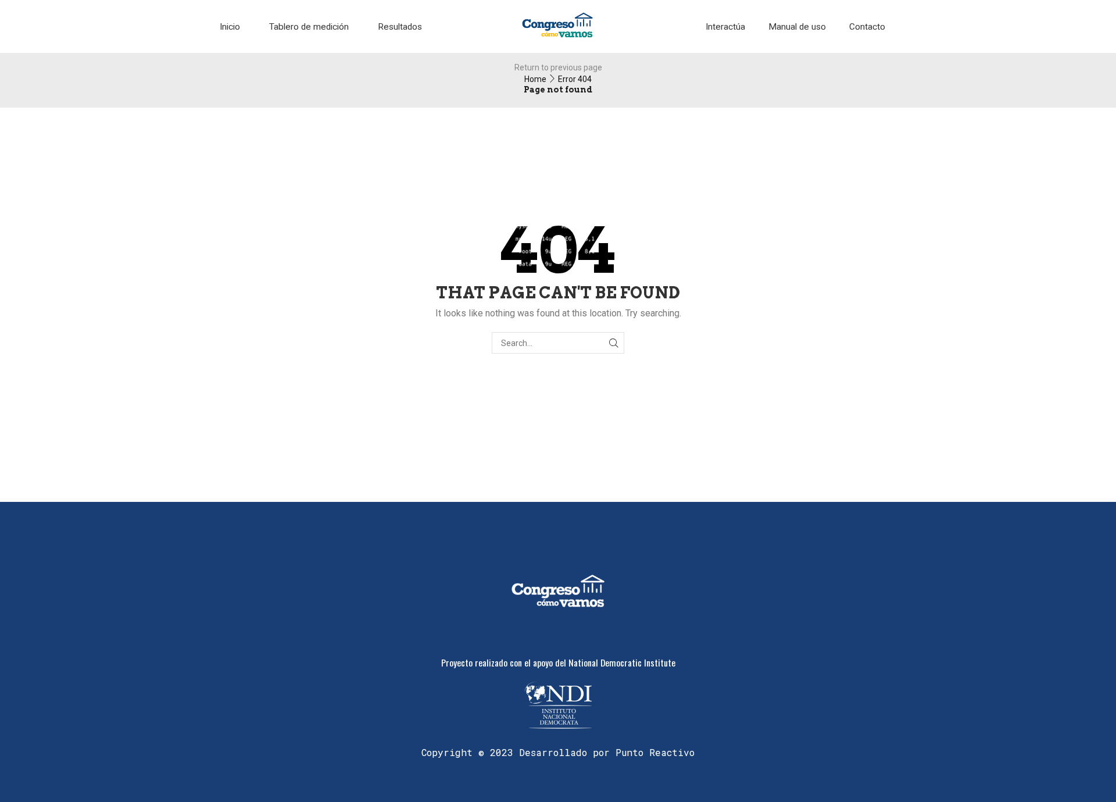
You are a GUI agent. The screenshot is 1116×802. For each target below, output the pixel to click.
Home (535, 79)
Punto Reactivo (655, 752)
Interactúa (725, 27)
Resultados (400, 27)
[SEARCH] (613, 343)
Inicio (230, 27)
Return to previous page (558, 67)
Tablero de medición (309, 27)
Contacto (867, 27)
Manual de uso (797, 27)
